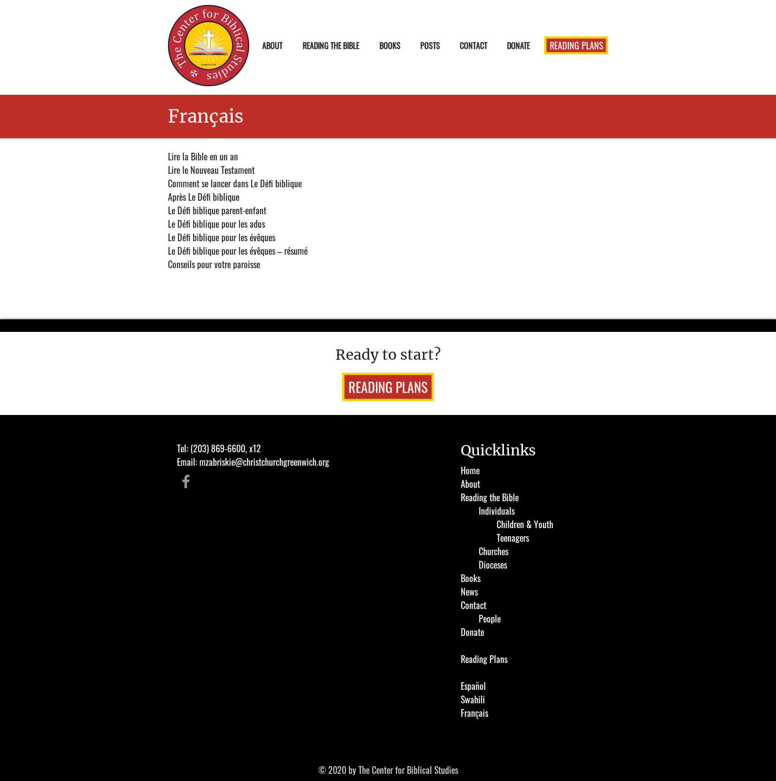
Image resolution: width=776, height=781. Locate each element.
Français (474, 712)
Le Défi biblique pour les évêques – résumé (238, 250)
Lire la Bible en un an (203, 156)
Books (471, 578)
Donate (472, 632)
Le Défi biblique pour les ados (216, 223)
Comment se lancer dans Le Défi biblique (235, 183)
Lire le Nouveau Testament (211, 169)
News (469, 591)
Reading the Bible (490, 497)
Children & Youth (525, 524)
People (490, 618)
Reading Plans (484, 659)
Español (473, 686)
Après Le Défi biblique (203, 196)
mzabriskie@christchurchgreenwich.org (264, 461)
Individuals (497, 510)
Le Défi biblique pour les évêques (221, 237)
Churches (493, 551)
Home (470, 470)
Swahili (473, 699)
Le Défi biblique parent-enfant (217, 210)
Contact (473, 605)
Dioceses (493, 564)
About (470, 483)
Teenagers (513, 537)
